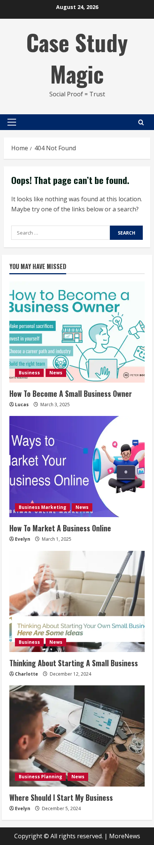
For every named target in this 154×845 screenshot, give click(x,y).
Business (29, 372)
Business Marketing (42, 507)
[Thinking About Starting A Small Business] (77, 601)
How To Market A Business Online (60, 528)
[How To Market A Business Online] (77, 466)
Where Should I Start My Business (61, 797)
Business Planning (40, 776)
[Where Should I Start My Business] (77, 736)
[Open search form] (141, 122)
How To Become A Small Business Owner (70, 393)
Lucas (22, 404)
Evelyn (22, 539)
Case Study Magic (77, 57)
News (55, 372)
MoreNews (124, 836)
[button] (12, 122)
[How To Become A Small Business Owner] (77, 332)
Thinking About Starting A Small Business (73, 663)
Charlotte (26, 674)
